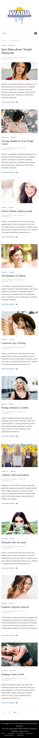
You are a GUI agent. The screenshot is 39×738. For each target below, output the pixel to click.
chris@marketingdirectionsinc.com (14, 57)
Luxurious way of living (13, 343)
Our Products (11, 733)
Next (15, 712)
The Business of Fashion (13, 276)
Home (3, 733)
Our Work (20, 733)
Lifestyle (11, 45)
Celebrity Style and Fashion (15, 475)
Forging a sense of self (12, 674)
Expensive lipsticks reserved (15, 607)
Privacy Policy (23, 731)
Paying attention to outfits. (15, 408)
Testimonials (29, 733)
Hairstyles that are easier (13, 542)
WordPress (14, 731)
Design (3, 45)
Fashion (4, 272)
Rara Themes (23, 729)
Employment (20, 735)
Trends (13, 137)
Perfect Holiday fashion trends (16, 211)
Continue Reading (8, 102)
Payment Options (9, 735)
